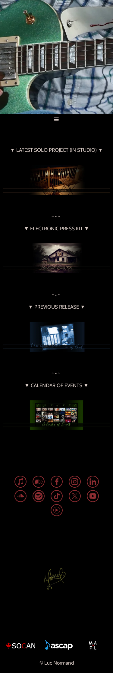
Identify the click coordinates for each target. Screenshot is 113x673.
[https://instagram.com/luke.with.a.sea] (75, 483)
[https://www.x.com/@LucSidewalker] (75, 497)
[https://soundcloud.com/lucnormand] (20, 497)
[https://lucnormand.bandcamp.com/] (39, 483)
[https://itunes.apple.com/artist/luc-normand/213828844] (20, 483)
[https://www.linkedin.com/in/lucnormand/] (93, 483)
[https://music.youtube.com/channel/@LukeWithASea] (57, 511)
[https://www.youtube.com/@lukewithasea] (93, 497)
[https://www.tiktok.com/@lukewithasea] (57, 497)
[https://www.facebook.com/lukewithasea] (57, 483)
